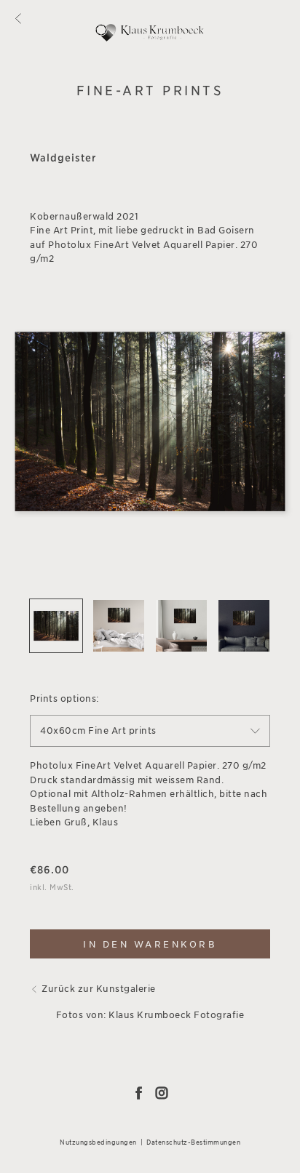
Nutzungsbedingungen (98, 1142)
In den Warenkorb (150, 944)
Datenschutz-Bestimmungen (193, 1142)
